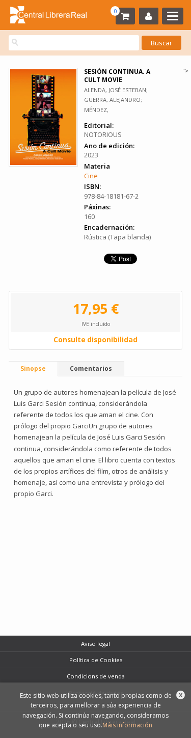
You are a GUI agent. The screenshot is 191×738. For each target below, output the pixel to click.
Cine (91, 175)
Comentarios (91, 368)
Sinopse (33, 368)
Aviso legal (95, 643)
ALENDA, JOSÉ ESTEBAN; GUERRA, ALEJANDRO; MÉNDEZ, (116, 99)
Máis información (127, 725)
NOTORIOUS (103, 134)
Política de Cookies (95, 660)
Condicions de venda (96, 676)
